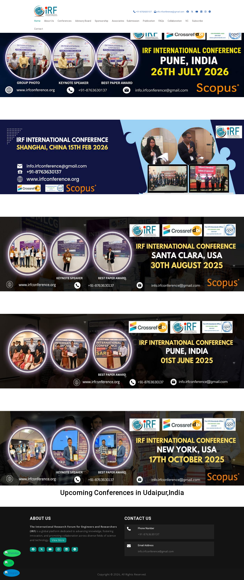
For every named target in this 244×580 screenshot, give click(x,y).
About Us (49, 21)
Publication (149, 21)
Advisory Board (83, 21)
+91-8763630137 (143, 11)
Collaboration (175, 21)
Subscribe (197, 21)
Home (37, 21)
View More (58, 540)
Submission (133, 21)
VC (186, 21)
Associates (118, 21)
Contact (38, 29)
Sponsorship (101, 21)
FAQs (161, 21)
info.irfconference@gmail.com (170, 11)
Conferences (65, 21)
